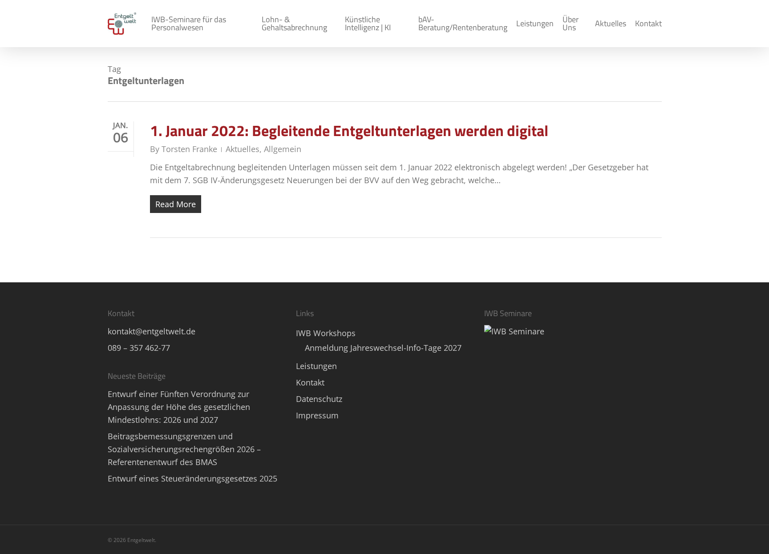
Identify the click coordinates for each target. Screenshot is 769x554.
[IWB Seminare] (514, 331)
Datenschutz (319, 398)
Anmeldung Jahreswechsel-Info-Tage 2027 (383, 347)
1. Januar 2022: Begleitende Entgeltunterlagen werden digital (349, 130)
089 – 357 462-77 (139, 347)
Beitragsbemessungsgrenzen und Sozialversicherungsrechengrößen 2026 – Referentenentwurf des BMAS (184, 449)
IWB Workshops (326, 333)
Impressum (317, 415)
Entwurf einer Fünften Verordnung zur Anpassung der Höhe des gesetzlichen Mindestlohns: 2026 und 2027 (179, 407)
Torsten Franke (189, 149)
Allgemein (282, 149)
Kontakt (310, 382)
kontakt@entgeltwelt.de (151, 331)
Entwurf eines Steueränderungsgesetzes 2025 (192, 478)
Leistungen (316, 366)
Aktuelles (242, 149)
